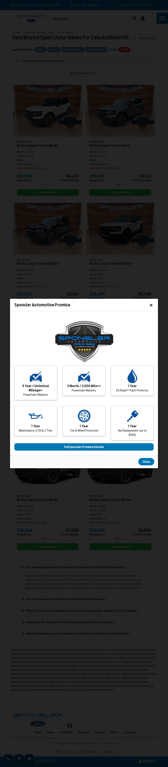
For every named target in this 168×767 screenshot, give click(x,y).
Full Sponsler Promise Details (84, 447)
